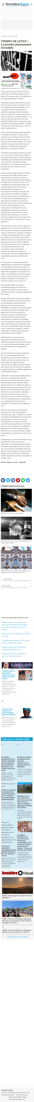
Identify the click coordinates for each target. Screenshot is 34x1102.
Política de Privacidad (7, 1095)
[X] (8, 480)
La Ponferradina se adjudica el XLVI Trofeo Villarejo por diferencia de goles (15, 641)
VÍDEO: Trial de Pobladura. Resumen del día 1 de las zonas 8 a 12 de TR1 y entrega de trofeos (16, 921)
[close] (3, 4)
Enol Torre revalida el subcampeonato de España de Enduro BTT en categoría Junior (8, 851)
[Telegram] (28, 480)
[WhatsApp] (23, 480)
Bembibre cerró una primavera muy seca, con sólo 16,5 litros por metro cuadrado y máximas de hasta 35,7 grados (24, 801)
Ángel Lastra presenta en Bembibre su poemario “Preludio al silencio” (14, 655)
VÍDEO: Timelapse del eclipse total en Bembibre (17, 896)
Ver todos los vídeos (17, 936)
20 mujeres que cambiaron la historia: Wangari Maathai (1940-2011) (9, 712)
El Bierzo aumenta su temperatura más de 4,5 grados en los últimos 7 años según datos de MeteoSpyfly (8, 794)
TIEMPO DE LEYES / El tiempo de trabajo (12, 513)
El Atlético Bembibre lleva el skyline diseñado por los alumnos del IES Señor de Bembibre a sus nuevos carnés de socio (8, 763)
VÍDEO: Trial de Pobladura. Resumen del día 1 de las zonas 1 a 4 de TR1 (16, 931)
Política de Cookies (22, 1095)
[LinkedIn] (13, 480)
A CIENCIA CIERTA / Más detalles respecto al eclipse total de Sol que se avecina (8, 675)
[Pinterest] (18, 480)
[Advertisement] (17, 1013)
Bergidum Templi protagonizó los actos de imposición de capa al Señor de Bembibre (24, 762)
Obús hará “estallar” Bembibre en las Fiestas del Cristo (16, 635)
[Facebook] (3, 480)
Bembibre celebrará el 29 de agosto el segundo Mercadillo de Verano (14, 648)
